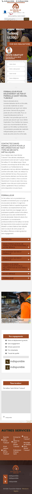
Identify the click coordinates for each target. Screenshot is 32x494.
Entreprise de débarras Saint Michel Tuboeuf (16, 441)
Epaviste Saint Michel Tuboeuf (6, 440)
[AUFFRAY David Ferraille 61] (16, 7)
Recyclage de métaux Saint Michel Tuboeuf (27, 446)
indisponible (8, 1)
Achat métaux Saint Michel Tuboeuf (6, 450)
